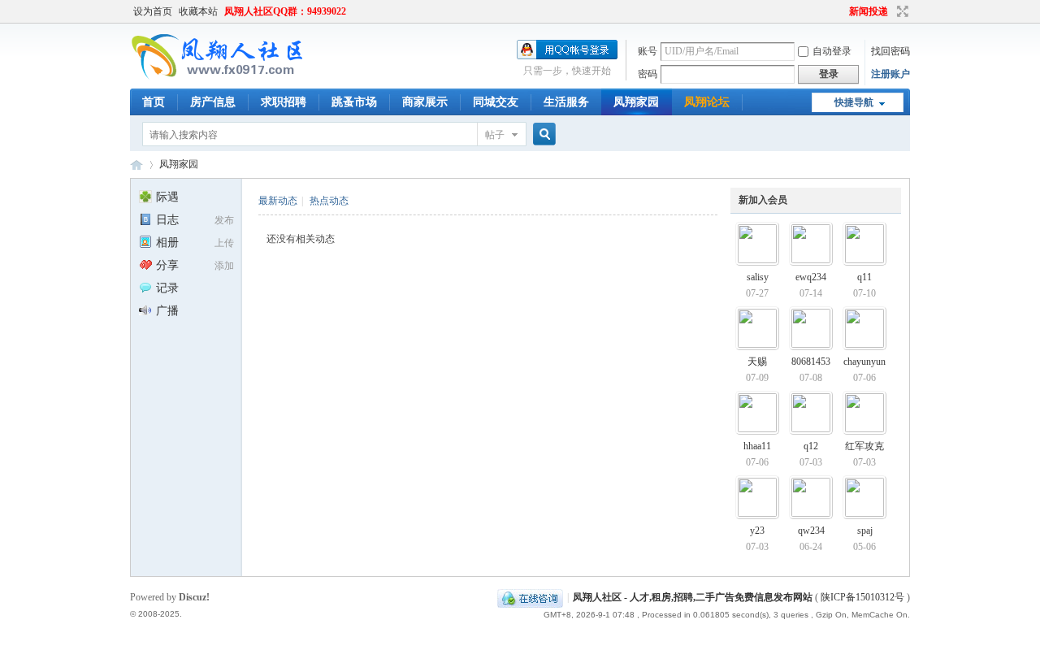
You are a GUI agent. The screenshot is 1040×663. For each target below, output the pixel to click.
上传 (224, 243)
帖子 (495, 135)
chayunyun (864, 361)
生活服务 (566, 102)
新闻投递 (868, 11)
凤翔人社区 (136, 164)
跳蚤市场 (354, 102)
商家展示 (425, 102)
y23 (757, 530)
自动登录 (832, 51)
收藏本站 (198, 11)
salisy (758, 277)
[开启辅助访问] (842, 11)
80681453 (810, 361)
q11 (864, 277)
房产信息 (213, 102)
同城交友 (495, 102)
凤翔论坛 (707, 102)
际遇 (167, 197)
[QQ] (530, 597)
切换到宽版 (900, 11)
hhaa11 (757, 446)
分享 (167, 265)
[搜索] (541, 134)
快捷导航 (853, 102)
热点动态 (329, 200)
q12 (811, 446)
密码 (647, 74)
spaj (865, 530)
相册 (167, 242)
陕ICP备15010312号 (862, 597)
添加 (224, 265)
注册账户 (890, 74)
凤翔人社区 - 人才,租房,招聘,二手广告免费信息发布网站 (692, 597)
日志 (167, 220)
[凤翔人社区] (218, 77)
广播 (167, 311)
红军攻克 (864, 446)
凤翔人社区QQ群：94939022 (285, 11)
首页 (153, 102)
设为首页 (152, 11)
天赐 (757, 361)
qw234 (811, 530)
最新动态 (277, 200)
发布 (224, 220)
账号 (647, 51)
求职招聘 (283, 102)
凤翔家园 (636, 102)
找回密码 (890, 51)
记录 (167, 288)
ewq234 (810, 277)
